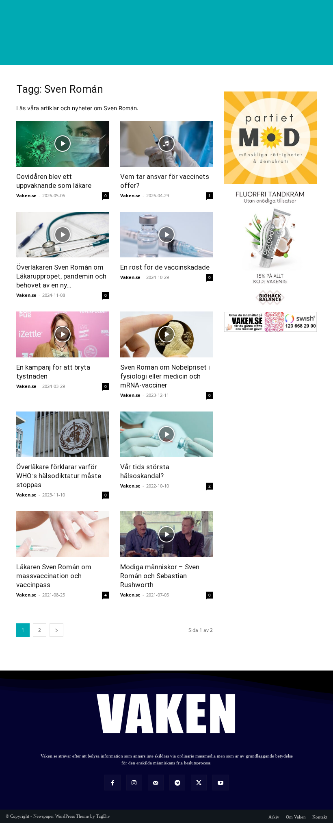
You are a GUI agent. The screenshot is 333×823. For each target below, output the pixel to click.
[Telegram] (177, 782)
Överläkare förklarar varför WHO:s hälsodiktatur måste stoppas (58, 476)
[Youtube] (220, 782)
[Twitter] (199, 782)
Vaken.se (26, 195)
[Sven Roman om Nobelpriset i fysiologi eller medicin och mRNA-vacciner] (166, 334)
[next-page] (56, 630)
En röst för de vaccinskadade (165, 267)
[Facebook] (112, 782)
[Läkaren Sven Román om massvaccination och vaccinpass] (62, 534)
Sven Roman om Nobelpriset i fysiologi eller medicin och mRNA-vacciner (165, 376)
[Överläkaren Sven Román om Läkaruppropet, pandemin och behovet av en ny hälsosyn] (62, 235)
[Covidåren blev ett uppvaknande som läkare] (62, 144)
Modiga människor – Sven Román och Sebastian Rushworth (159, 576)
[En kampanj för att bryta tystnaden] (62, 334)
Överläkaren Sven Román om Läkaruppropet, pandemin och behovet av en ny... (61, 276)
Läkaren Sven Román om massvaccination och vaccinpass (53, 576)
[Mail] (156, 782)
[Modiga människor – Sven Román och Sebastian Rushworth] (166, 534)
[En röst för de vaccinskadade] (166, 235)
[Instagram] (134, 782)
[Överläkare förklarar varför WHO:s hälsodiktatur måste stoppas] (62, 434)
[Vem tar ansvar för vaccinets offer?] (166, 144)
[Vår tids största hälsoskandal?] (166, 434)
